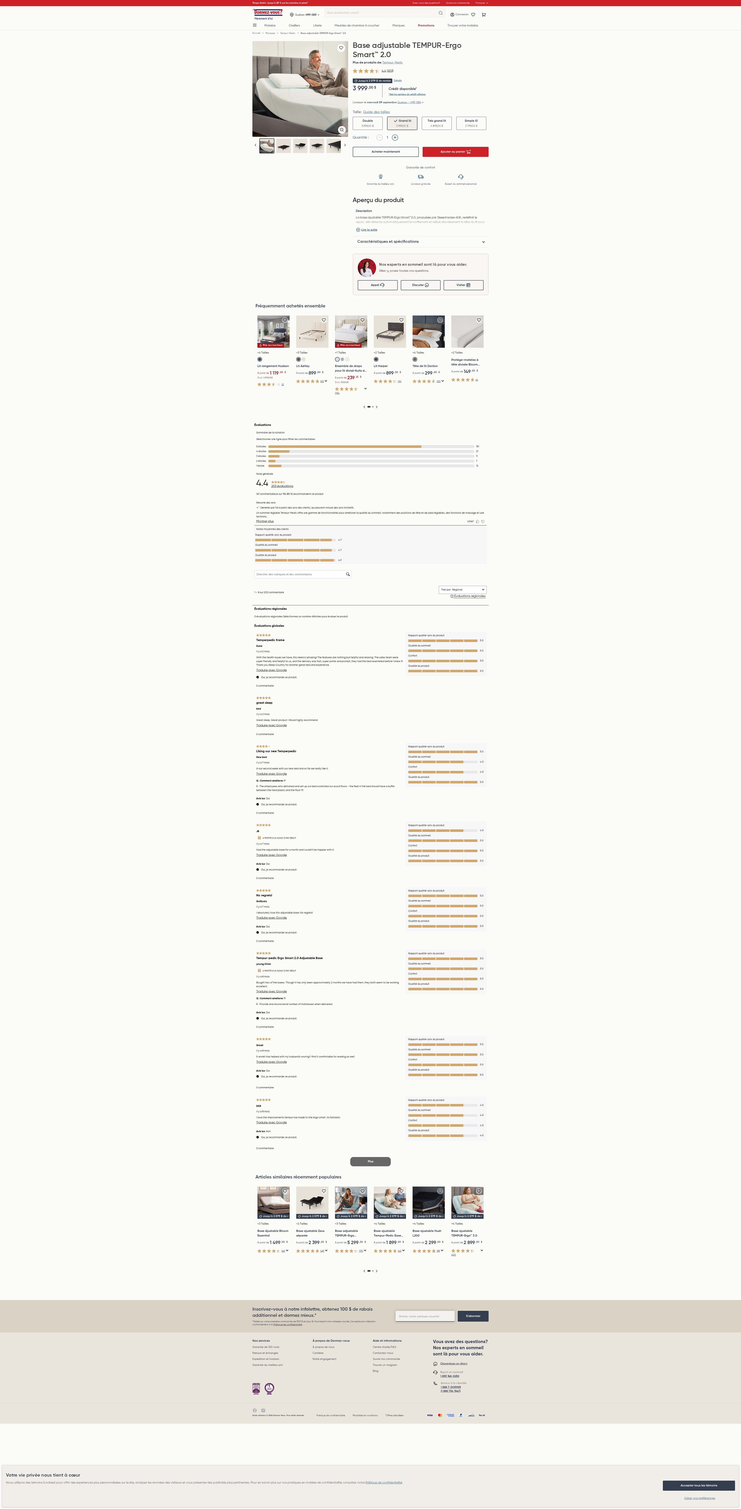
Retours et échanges (265, 1353)
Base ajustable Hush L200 (427, 1233)
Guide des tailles (376, 112)
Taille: (371, 112)
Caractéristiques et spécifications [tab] (388, 242)
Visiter (461, 285)
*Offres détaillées (394, 1415)
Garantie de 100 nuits (265, 1347)
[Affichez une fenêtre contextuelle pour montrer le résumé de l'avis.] (326, 381)
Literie (317, 25)
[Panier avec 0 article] (484, 15)
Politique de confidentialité (287, 1325)
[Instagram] (263, 1410)
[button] (345, 145)
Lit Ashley (303, 366)
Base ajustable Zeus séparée (310, 1233)
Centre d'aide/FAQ (384, 1347)
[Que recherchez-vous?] (440, 13)
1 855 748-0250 (449, 1376)
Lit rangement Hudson (273, 366)
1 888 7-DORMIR (451, 1387)
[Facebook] (254, 1410)
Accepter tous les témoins (699, 1485)
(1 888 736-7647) (451, 1391)
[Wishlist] (473, 15)
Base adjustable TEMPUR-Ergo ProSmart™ (346, 1234)
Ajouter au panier (453, 151)
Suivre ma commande (386, 1359)
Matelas (270, 25)
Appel (375, 285)
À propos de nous (323, 1347)
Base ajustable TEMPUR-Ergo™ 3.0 (464, 1233)
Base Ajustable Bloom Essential (272, 1233)
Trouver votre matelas (462, 25)
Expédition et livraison (265, 1359)
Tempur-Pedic (392, 62)
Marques (398, 25)
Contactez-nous (383, 1353)
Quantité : (361, 137)
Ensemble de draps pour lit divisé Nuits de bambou (350, 369)
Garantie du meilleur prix (267, 1365)
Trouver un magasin (385, 1365)
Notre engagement (324, 1359)
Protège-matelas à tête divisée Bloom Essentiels (464, 363)
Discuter (418, 285)
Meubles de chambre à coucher (357, 25)
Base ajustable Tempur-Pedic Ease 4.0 (387, 1234)
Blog (375, 1371)
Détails (398, 81)
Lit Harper (381, 366)
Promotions (426, 25)
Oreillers (294, 25)
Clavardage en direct (453, 1363)
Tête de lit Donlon (425, 366)
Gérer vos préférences (699, 1498)
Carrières (318, 1353)
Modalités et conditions (365, 1415)
